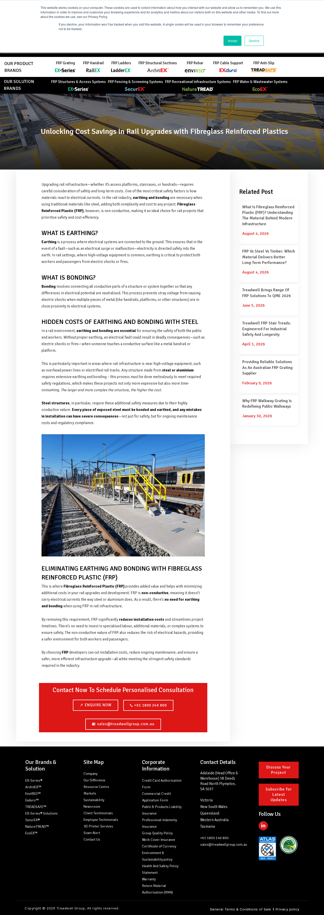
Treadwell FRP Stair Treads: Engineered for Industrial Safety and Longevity (266, 329)
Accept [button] (232, 40)
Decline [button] (254, 40)
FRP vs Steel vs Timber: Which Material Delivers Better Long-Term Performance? (268, 257)
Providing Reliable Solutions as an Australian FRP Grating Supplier (267, 367)
